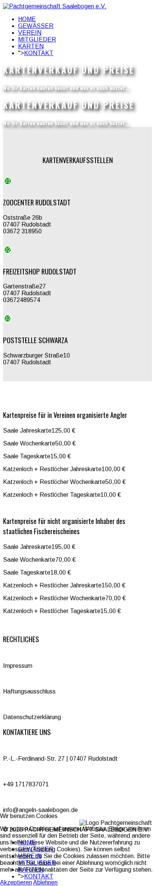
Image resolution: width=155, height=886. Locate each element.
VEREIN (29, 32)
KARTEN (31, 46)
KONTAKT (38, 53)
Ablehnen (45, 882)
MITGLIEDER (37, 39)
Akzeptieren (16, 882)
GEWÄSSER (35, 26)
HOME (27, 19)
